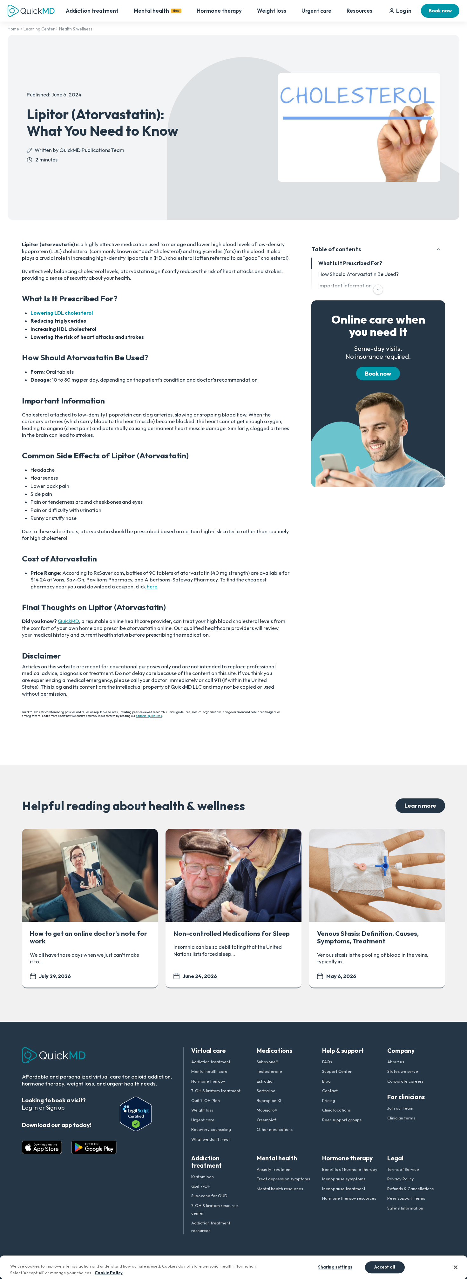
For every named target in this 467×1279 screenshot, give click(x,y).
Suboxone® (267, 1061)
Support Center (337, 1071)
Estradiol (265, 1081)
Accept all (384, 1267)
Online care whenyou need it (378, 325)
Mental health (156, 10)
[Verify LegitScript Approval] (136, 1114)
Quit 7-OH (201, 1186)
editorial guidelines (149, 716)
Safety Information (405, 1207)
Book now (440, 10)
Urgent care (316, 10)
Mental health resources (280, 1188)
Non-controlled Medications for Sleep (231, 933)
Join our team (400, 1108)
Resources (359, 10)
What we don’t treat (210, 1139)
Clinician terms (401, 1117)
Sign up (55, 1107)
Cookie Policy (109, 1272)
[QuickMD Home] (31, 11)
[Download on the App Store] (42, 1147)
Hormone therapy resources (349, 1198)
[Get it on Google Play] (94, 1147)
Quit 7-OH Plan (205, 1100)
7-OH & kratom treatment (215, 1090)
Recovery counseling (211, 1129)
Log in (403, 10)
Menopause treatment (343, 1188)
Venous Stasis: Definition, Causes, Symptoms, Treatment (368, 937)
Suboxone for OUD (209, 1195)
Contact (330, 1090)
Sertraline (266, 1090)
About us (395, 1061)
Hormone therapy (219, 10)
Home (13, 28)
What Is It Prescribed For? (350, 263)
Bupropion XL (269, 1100)
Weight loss (271, 10)
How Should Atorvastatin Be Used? (358, 274)
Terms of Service (403, 1169)
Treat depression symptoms (283, 1178)
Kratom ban (202, 1176)
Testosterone (269, 1071)
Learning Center (39, 28)
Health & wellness (75, 28)
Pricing (328, 1100)
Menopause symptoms (343, 1178)
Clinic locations (336, 1109)
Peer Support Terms (406, 1198)
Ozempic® (267, 1119)
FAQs (327, 1061)
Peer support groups (342, 1119)
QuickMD (68, 621)
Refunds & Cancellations (410, 1188)
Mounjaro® (267, 1109)
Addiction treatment (92, 10)
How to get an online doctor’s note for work (88, 937)
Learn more (420, 805)
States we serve (402, 1071)
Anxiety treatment (274, 1169)
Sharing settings (335, 1267)
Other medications (275, 1129)
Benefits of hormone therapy (349, 1169)
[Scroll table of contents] (378, 290)
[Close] (455, 1267)
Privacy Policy (400, 1178)
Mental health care (209, 1071)
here (151, 586)
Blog (326, 1081)
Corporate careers (405, 1081)
